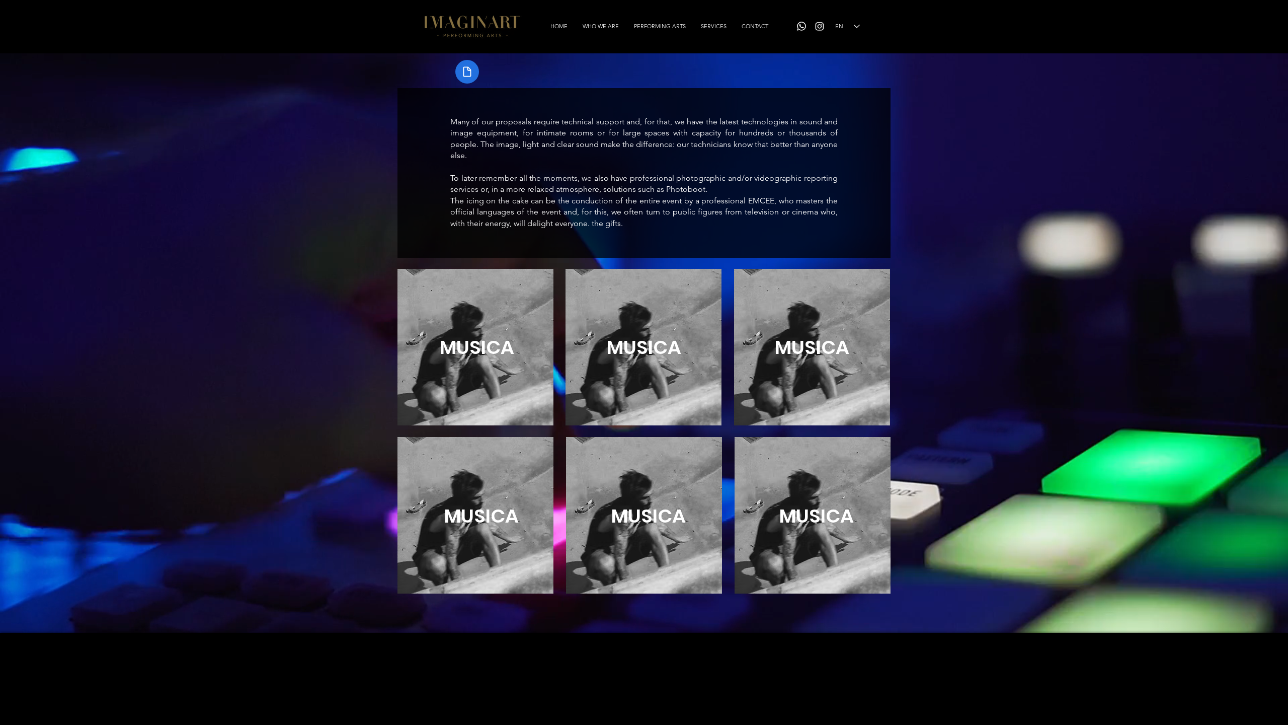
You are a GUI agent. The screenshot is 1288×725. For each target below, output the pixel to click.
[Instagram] (819, 26)
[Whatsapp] (801, 26)
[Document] (467, 72)
